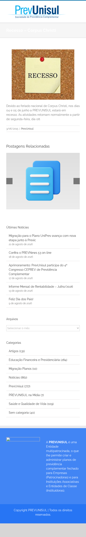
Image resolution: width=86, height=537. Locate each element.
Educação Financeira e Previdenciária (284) (38, 360)
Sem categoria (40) (22, 412)
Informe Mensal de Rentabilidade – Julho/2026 (41, 286)
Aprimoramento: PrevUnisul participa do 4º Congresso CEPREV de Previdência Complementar (38, 270)
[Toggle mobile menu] (78, 7)
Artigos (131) (17, 351)
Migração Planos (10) (23, 368)
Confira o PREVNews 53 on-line (30, 252)
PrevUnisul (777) (19, 386)
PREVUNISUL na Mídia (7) (26, 395)
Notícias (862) (18, 377)
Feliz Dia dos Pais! (21, 299)
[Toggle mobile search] (78, 11)
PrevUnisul (27, 128)
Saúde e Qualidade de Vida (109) (31, 404)
